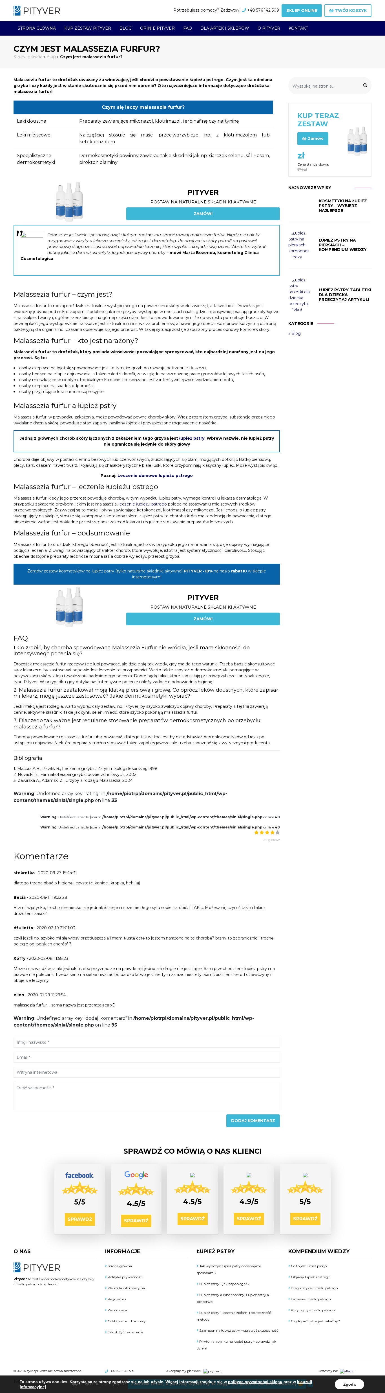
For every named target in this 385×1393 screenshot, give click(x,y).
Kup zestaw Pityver (87, 28)
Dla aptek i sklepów (224, 28)
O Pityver (269, 28)
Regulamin (116, 1299)
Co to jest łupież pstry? (309, 1266)
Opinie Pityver (157, 28)
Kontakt (298, 28)
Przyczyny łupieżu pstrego (312, 1310)
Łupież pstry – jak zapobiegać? (223, 1284)
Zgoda (349, 1384)
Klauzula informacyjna (126, 1288)
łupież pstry (191, 438)
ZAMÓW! (203, 213)
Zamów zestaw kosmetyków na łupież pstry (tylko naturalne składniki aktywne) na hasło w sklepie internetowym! (146, 574)
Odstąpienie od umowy (126, 1321)
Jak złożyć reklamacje (125, 1332)
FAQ (187, 28)
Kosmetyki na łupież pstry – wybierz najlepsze (343, 205)
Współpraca (117, 1310)
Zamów (315, 138)
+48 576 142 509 (263, 10)
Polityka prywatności (125, 1277)
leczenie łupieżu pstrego (143, 504)
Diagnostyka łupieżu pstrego (314, 1288)
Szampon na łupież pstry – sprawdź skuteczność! (238, 1330)
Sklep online (301, 10)
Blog (126, 28)
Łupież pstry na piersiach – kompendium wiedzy (343, 245)
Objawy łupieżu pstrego (310, 1277)
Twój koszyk (350, 10)
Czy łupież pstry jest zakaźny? (315, 1321)
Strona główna (37, 28)
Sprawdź (80, 1219)
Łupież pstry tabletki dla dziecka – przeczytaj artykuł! (345, 294)
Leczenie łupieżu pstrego (310, 1299)
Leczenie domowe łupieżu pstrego (155, 475)
